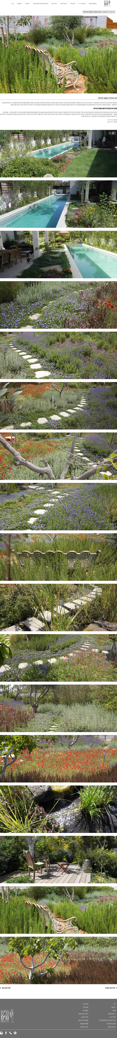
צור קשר (27, 4)
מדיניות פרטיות (84, 1027)
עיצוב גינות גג (63, 4)
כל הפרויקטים (112, 1014)
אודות (114, 1011)
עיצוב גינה (82, 4)
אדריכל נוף (54, 4)
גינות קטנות (110, 122)
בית (115, 1004)
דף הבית (111, 12)
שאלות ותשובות (84, 1024)
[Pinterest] (15, 1033)
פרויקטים (105, 12)
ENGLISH (19, 4)
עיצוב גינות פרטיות (83, 1014)
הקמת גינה (85, 1011)
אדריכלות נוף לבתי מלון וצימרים (40, 4)
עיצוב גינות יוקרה (111, 1024)
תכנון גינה (72, 4)
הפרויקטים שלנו (93, 4)
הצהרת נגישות (112, 1027)
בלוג (13, 4)
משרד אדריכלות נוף (83, 1020)
